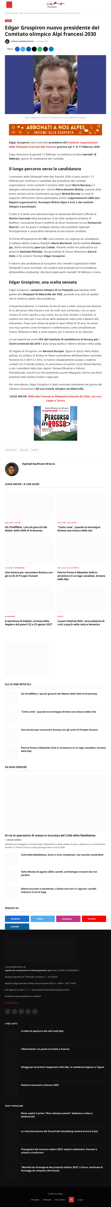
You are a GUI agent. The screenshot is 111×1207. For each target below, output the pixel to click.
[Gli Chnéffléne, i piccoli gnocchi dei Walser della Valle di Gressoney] (29, 505)
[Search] (103, 4)
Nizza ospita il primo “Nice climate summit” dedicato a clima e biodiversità (57, 1115)
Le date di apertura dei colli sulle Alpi (42, 1031)
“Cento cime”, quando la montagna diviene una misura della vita (78, 529)
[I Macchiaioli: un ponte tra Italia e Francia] (11, 1054)
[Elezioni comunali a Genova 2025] (11, 1090)
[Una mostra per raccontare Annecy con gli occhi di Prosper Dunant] (29, 550)
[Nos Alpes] (55, 4)
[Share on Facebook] (17, 49)
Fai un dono (60, 1199)
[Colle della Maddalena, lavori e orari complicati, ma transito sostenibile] (11, 859)
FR (71, 1199)
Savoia (35, 449)
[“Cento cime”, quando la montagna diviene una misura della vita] (81, 505)
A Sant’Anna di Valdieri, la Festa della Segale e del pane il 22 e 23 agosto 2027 (28, 622)
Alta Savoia (11, 449)
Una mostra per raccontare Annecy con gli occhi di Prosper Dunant (29, 574)
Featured (24, 449)
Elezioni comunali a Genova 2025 (40, 1085)
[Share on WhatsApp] (39, 49)
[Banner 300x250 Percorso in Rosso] (55, 439)
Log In (80, 1199)
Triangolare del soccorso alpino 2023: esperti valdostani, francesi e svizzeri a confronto (59, 1151)
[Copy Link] (45, 49)
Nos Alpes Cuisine (13, 523)
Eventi (60, 617)
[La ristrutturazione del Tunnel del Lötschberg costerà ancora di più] (11, 1136)
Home (7, 13)
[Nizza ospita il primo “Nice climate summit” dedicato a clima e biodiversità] (11, 1118)
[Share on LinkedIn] (28, 49)
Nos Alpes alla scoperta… (69, 568)
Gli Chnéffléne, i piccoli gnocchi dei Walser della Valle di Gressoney (26, 529)
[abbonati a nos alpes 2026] (55, 134)
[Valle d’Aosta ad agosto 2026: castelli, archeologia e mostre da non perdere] (11, 876)
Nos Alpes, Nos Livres (67, 523)
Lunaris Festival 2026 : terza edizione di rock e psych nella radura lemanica (80, 622)
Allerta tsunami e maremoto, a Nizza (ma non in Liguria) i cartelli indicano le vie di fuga (58, 890)
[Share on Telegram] (51, 49)
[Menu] (9, 4)
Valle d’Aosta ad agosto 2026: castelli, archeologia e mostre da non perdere (59, 873)
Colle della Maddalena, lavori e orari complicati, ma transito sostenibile (62, 854)
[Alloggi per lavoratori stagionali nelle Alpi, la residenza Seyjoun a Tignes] (11, 1072)
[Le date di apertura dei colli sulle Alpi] (11, 1036)
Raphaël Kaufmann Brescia (22, 41)
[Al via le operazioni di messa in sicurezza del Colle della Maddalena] (55, 803)
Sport (8, 21)
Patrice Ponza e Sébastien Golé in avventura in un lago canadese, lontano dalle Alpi (81, 576)
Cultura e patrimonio (15, 568)
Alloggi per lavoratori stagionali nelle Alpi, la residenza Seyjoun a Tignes (62, 1067)
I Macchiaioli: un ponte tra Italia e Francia (45, 1049)
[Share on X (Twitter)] (23, 49)
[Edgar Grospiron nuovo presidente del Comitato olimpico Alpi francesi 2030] (55, 113)
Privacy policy (11, 1002)
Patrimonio (10, 617)
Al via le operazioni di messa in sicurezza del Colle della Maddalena (50, 835)
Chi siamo (35, 1199)
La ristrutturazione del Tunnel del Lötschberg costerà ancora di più (59, 1131)
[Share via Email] (34, 49)
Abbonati (47, 1199)
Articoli (14, 13)
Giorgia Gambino (14, 840)
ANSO (27, 989)
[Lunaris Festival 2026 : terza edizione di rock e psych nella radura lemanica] (81, 599)
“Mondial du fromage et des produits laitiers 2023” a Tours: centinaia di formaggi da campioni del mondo (62, 1169)
